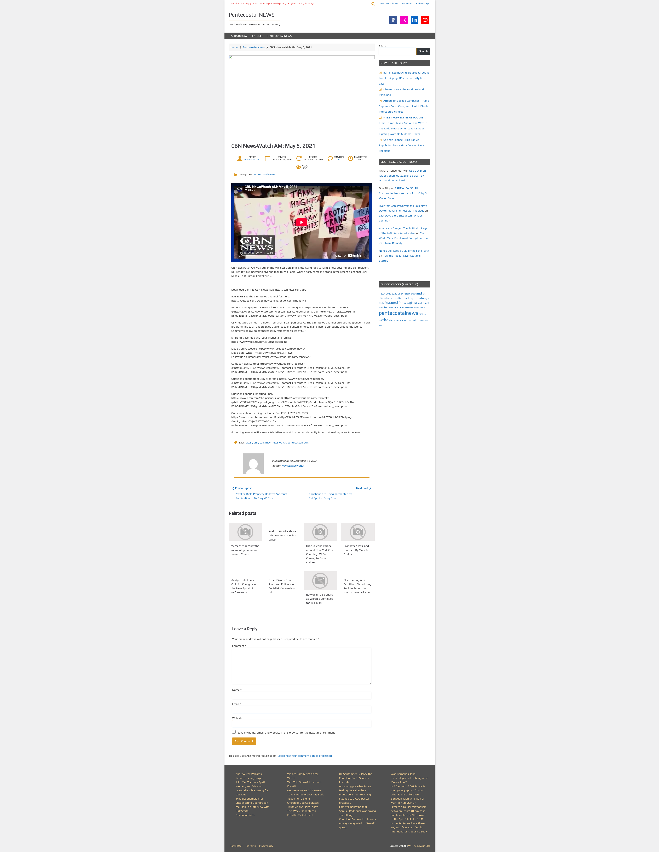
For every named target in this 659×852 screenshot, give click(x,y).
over (417, 307)
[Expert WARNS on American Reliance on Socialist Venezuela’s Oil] (283, 573)
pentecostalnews (298, 442)
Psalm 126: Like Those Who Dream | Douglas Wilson (282, 535)
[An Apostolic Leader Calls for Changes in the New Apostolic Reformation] (245, 573)
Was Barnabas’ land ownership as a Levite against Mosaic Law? (409, 778)
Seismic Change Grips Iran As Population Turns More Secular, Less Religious (401, 145)
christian (398, 298)
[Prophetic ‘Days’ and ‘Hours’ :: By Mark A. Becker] (358, 532)
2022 (388, 293)
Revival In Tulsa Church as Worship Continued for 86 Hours (320, 599)
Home (234, 47)
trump (396, 320)
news (401, 307)
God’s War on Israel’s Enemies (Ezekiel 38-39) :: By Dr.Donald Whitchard (402, 175)
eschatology (421, 298)
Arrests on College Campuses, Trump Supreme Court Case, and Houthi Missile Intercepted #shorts (404, 106)
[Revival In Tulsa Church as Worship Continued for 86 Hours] (320, 580)
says (425, 314)
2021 (249, 442)
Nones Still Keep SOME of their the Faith (404, 250)
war (401, 320)
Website (237, 718)
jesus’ (381, 307)
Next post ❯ (363, 488)
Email (236, 704)
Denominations (245, 815)
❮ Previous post (242, 488)
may (267, 442)
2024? (401, 293)
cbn (262, 442)
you (426, 320)
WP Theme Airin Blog (419, 845)
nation (390, 307)
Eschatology (422, 3)
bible (381, 298)
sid (380, 320)
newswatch (279, 442)
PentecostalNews (389, 3)
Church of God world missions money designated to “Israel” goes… (357, 823)
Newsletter (236, 845)
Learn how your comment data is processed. (305, 755)
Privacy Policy (266, 845)
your (381, 325)
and (419, 293)
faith (381, 303)
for (400, 302)
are (424, 294)
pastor (422, 307)
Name (236, 690)
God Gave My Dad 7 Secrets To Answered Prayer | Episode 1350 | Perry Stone (305, 794)
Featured (407, 3)
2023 (394, 293)
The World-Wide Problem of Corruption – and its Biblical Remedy (404, 238)
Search (383, 45)
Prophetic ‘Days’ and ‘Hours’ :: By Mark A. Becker (356, 550)
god (420, 303)
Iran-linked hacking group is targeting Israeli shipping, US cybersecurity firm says (271, 3)
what (406, 320)
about (407, 294)
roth (421, 314)
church (406, 298)
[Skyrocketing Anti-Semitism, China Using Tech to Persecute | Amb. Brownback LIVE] (358, 573)
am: (256, 442)
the (385, 319)
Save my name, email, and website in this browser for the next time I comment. (287, 732)
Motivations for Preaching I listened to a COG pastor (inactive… (355, 798)
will (410, 320)
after (413, 294)
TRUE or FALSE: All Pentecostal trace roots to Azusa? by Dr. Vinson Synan (403, 193)
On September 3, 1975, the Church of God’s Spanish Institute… (355, 778)
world (421, 321)
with (415, 320)
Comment (239, 645)
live (385, 307)
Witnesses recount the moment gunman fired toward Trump (245, 550)
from (406, 303)
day (411, 298)
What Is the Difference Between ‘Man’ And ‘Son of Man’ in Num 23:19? (407, 798)
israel (426, 302)
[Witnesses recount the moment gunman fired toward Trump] (245, 532)
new (396, 307)
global (413, 302)
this (391, 320)
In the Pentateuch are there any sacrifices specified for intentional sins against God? (409, 827)
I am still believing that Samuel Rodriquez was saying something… (357, 811)
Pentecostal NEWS (252, 14)
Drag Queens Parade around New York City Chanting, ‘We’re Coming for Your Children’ (319, 554)
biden (386, 298)
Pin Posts (251, 845)
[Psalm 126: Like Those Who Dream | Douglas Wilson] (283, 525)
